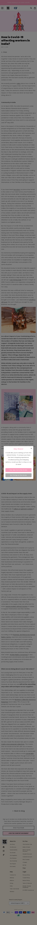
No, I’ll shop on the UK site (18, 475)
